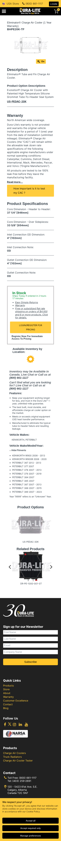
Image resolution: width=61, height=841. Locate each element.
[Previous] (10, 569)
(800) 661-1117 (34, 3)
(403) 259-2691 (21, 780)
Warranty (20, 305)
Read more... (15, 181)
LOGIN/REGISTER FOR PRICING (30, 327)
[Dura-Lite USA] (30, 11)
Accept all (30, 820)
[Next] (51, 569)
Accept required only (30, 828)
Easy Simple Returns (26, 302)
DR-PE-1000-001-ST (31, 583)
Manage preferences (30, 835)
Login (53, 4)
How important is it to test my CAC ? (29, 190)
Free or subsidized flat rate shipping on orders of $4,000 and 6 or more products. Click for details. (31, 313)
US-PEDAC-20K (16, 101)
